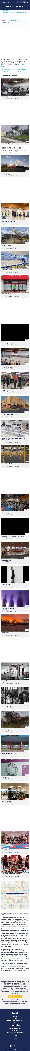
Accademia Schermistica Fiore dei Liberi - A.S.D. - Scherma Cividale (14, 439)
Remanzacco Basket (6, 245)
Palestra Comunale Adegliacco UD (10, 414)
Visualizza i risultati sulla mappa (15, 895)
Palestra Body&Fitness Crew (9, 705)
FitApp (3, 390)
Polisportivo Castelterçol (8, 144)
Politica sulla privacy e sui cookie (15, 1032)
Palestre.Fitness (5, 10)
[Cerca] (24, 2)
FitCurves (4, 777)
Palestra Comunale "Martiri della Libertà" (12, 366)
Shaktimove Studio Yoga (8, 608)
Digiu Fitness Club (6, 801)
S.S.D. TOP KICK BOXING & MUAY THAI (11, 874)
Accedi (15, 1018)
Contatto (15, 1038)
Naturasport (5, 729)
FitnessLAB (4, 512)
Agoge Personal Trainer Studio (9, 753)
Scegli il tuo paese (16, 1045)
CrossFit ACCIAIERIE (7, 463)
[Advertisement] (15, 42)
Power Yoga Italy (6, 584)
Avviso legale (15, 1030)
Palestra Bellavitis (6, 560)
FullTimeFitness (6, 681)
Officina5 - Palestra (6, 97)
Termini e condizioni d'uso (15, 1028)
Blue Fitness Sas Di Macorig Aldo (10, 342)
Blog (15, 1022)
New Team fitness (6, 293)
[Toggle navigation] (27, 2)
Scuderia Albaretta (6, 632)
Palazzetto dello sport (7, 269)
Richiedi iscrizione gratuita (15, 996)
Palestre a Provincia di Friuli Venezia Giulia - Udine (15, 12)
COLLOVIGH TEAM (6, 849)
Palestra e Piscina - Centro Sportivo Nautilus (13, 536)
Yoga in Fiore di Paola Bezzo (8, 221)
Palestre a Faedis (15, 20)
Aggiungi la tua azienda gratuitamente (15, 1020)
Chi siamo (15, 1016)
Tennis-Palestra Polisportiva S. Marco (11, 173)
